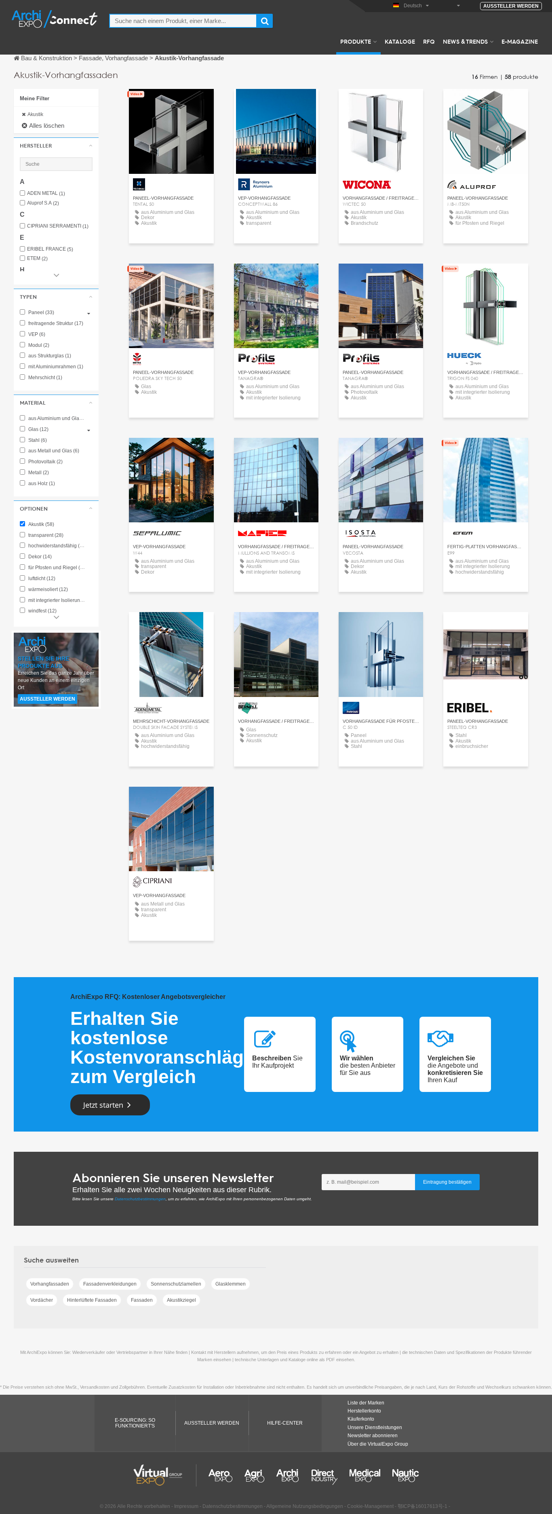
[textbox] (183, 21)
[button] (56, 145)
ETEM (37, 259)
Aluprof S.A (43, 203)
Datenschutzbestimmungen (140, 1199)
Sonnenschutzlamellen (176, 1284)
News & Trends (465, 41)
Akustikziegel (181, 1300)
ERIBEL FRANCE (50, 249)
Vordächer (41, 1300)
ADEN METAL (46, 193)
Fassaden (142, 1300)
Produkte (355, 41)
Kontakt (171, 102)
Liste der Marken (366, 1403)
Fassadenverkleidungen (110, 1284)
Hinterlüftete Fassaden (92, 1300)
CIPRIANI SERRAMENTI (57, 226)
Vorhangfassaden (49, 1284)
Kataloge (400, 41)
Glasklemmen (230, 1284)
